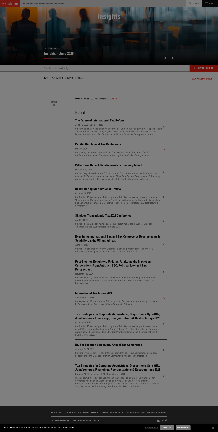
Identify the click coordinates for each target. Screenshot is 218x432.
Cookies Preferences (151, 428)
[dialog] (109, 428)
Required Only (167, 428)
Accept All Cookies (183, 428)
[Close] (213, 428)
